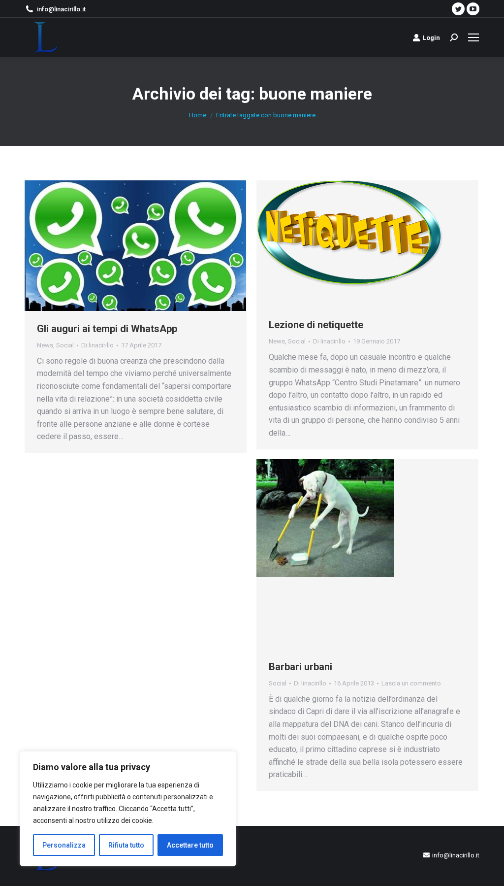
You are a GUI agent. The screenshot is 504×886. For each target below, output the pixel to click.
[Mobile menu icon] (473, 37)
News (45, 345)
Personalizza (64, 845)
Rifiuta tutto (126, 845)
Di (97, 345)
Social (65, 345)
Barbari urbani (300, 667)
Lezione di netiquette (316, 325)
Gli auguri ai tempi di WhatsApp (107, 329)
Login (431, 37)
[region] (128, 808)
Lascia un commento (411, 683)
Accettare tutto (190, 845)
